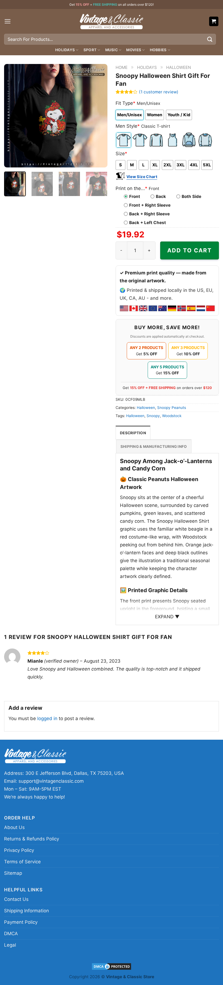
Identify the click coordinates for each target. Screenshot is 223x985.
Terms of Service (22, 861)
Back (161, 196)
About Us (14, 827)
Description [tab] (133, 433)
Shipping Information (26, 910)
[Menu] (7, 21)
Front (134, 196)
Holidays (65, 50)
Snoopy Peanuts (171, 407)
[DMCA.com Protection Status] (111, 966)
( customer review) (158, 91)
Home (122, 67)
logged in (47, 718)
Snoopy (153, 416)
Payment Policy (21, 922)
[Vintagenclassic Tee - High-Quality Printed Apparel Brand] (111, 21)
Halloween (178, 67)
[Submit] (210, 39)
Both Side (191, 196)
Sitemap (13, 873)
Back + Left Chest (147, 222)
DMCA (11, 933)
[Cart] (214, 21)
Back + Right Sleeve (149, 213)
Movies (133, 50)
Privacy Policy (19, 850)
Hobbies (158, 50)
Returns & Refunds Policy (31, 839)
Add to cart (189, 250)
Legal (10, 945)
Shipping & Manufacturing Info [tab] (153, 446)
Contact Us (16, 899)
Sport (90, 50)
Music (111, 50)
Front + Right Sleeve (150, 205)
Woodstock (171, 416)
